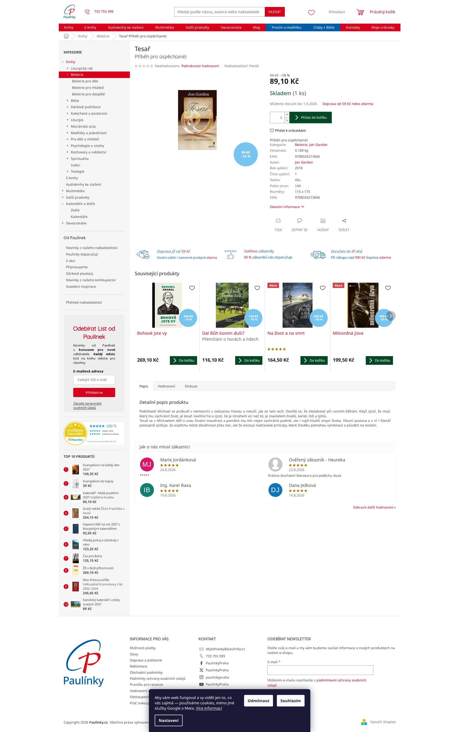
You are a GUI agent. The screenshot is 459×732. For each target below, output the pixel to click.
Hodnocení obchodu (146, 690)
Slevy (134, 654)
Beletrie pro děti (85, 81)
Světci (75, 165)
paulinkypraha (217, 677)
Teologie (77, 171)
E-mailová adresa (88, 371)
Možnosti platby (143, 648)
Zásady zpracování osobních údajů (87, 405)
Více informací (209, 708)
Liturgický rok (82, 68)
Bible (75, 100)
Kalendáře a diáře (80, 203)
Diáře (75, 210)
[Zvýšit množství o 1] (287, 115)
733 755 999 (215, 656)
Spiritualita (80, 158)
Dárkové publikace (85, 107)
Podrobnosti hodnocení (200, 66)
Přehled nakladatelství (84, 302)
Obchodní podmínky (146, 672)
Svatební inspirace (81, 286)
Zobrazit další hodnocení (373, 507)
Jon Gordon (318, 144)
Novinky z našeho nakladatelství (92, 247)
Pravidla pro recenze (146, 684)
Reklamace (138, 666)
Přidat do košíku (314, 117)
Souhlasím (290, 700)
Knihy (70, 61)
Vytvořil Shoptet (383, 721)
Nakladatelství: (242, 66)
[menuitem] (69, 27)
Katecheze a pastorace (89, 113)
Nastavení (169, 720)
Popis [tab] (144, 386)
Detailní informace (285, 206)
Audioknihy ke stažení (83, 184)
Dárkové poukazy (79, 273)
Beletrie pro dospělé (88, 94)
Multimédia (75, 191)
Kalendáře (79, 216)
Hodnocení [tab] (166, 386)
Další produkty (77, 197)
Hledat (275, 11)
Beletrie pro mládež (88, 87)
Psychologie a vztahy (87, 145)
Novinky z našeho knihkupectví (91, 280)
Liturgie (77, 120)
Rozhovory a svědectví (88, 152)
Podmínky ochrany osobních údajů (158, 678)
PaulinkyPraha (217, 663)
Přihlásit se (94, 392)
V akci (70, 260)
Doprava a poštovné (146, 660)
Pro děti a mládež (85, 139)
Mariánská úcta (83, 126)
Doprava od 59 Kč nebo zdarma (348, 103)
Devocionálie (76, 223)
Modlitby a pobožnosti (89, 133)
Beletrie (77, 74)
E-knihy (72, 178)
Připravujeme (77, 267)
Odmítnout (258, 700)
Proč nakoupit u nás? (146, 703)
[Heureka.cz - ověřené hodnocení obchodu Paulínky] (94, 433)
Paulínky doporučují (82, 254)
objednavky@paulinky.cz (225, 649)
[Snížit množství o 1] (287, 120)
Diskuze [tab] (191, 386)
